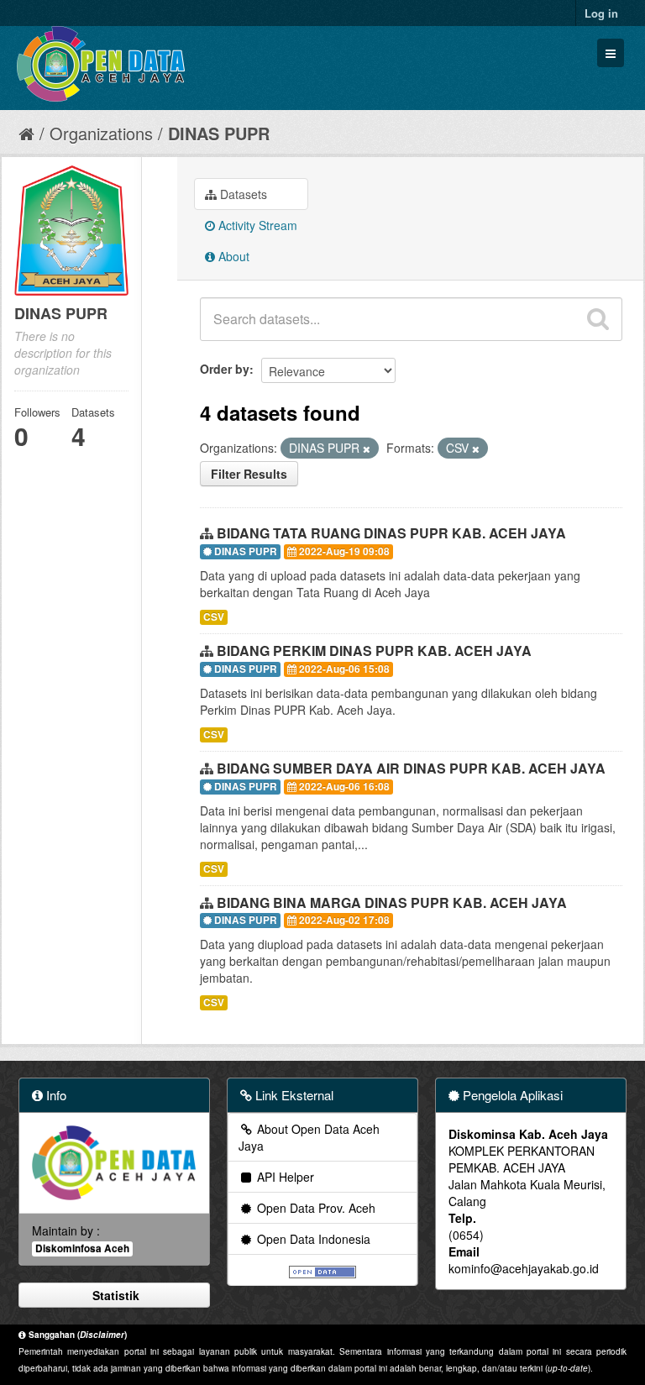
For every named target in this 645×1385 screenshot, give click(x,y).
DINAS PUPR (219, 133)
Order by (224, 368)
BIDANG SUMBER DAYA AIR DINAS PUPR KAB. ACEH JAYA (411, 768)
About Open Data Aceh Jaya (309, 1137)
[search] (598, 319)
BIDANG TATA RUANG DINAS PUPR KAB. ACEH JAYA (391, 533)
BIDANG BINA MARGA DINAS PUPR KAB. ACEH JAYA (392, 902)
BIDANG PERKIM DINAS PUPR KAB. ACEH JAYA (374, 650)
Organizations (101, 133)
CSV (213, 617)
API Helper (284, 1176)
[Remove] (366, 448)
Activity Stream (256, 225)
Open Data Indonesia (312, 1238)
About (232, 256)
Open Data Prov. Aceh (314, 1207)
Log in (601, 13)
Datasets (242, 194)
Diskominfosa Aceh (82, 1248)
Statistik (114, 1295)
